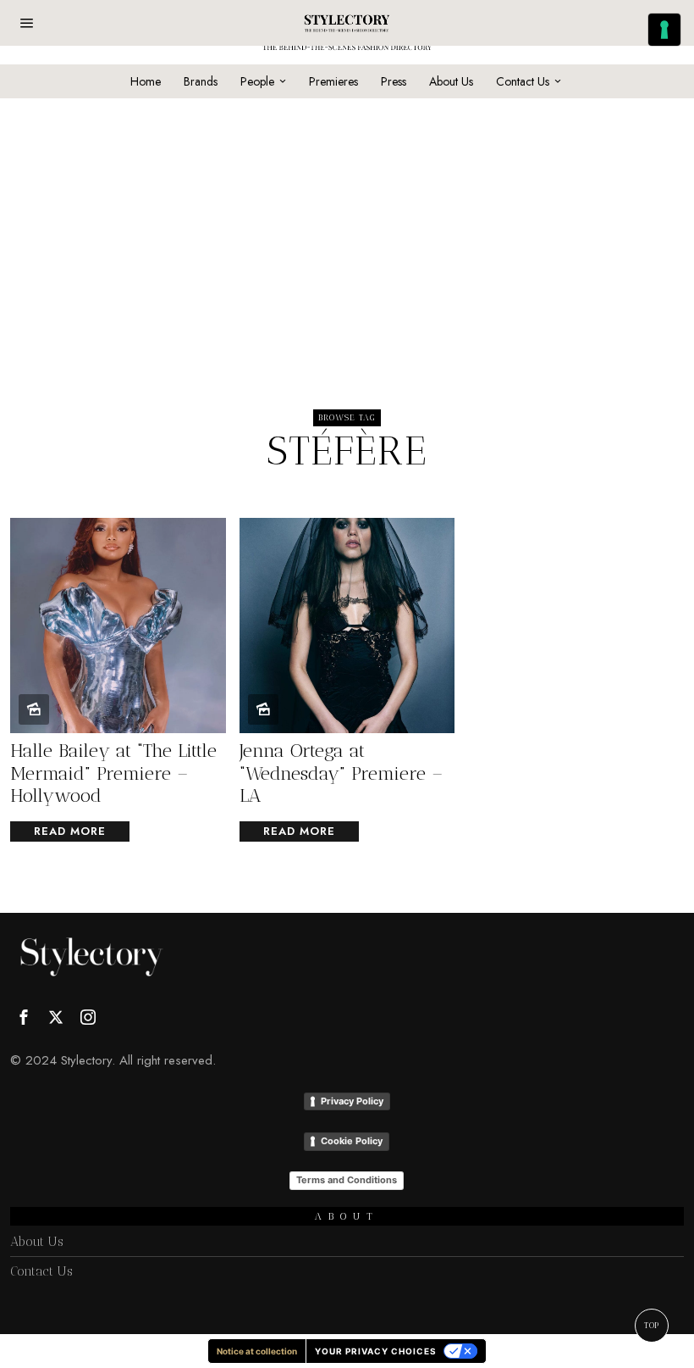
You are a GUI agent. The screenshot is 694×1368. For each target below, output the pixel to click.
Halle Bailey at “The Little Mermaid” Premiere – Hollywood (113, 773)
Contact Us (41, 1271)
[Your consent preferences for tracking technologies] (664, 30)
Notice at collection (257, 1351)
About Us (36, 1241)
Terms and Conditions (346, 1180)
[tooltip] (23, 1017)
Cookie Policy (352, 1141)
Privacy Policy (352, 1101)
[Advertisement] (346, 217)
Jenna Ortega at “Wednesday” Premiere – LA (341, 773)
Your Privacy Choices (376, 1351)
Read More (70, 831)
